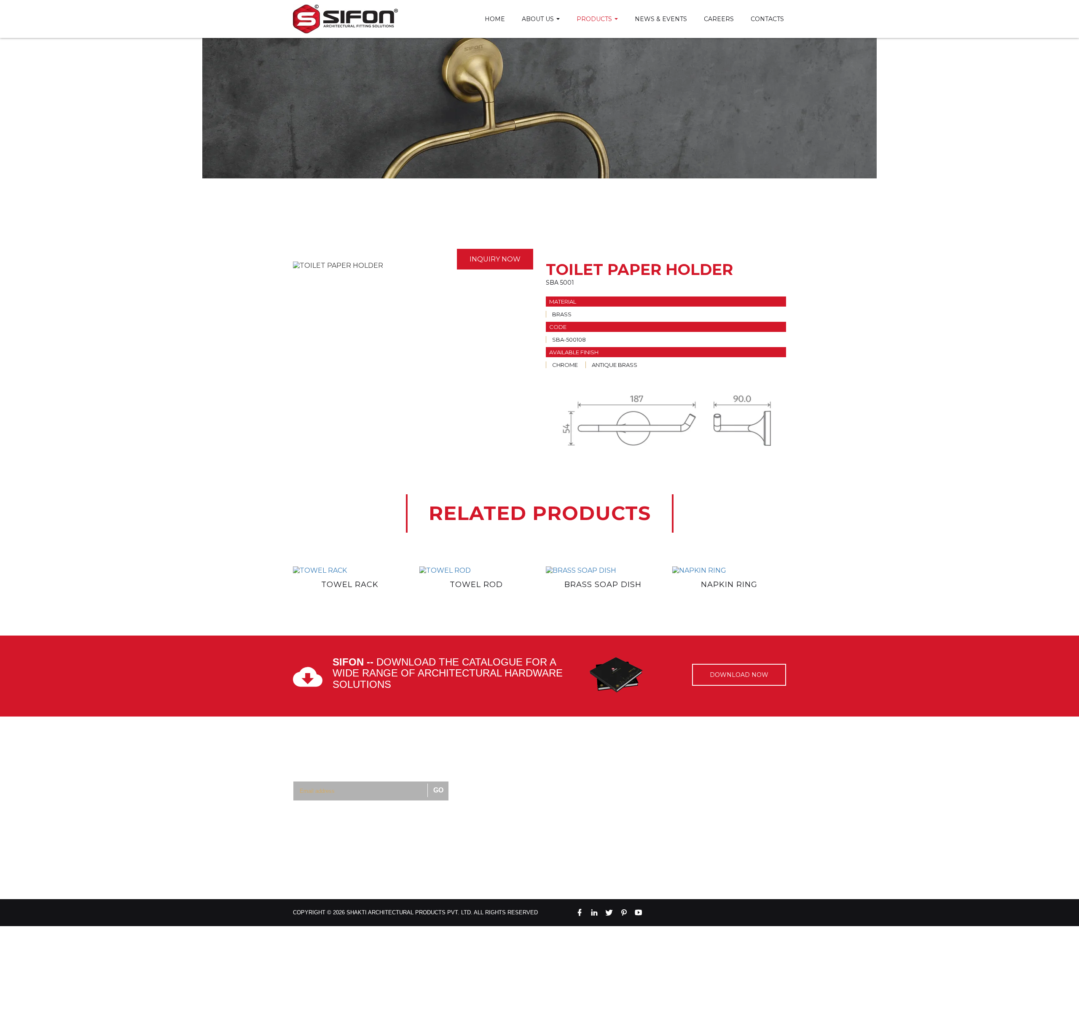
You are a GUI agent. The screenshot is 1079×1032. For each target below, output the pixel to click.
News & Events (661, 19)
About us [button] (539, 19)
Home (495, 19)
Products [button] (595, 19)
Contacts (767, 19)
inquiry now (495, 259)
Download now (739, 675)
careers (719, 19)
